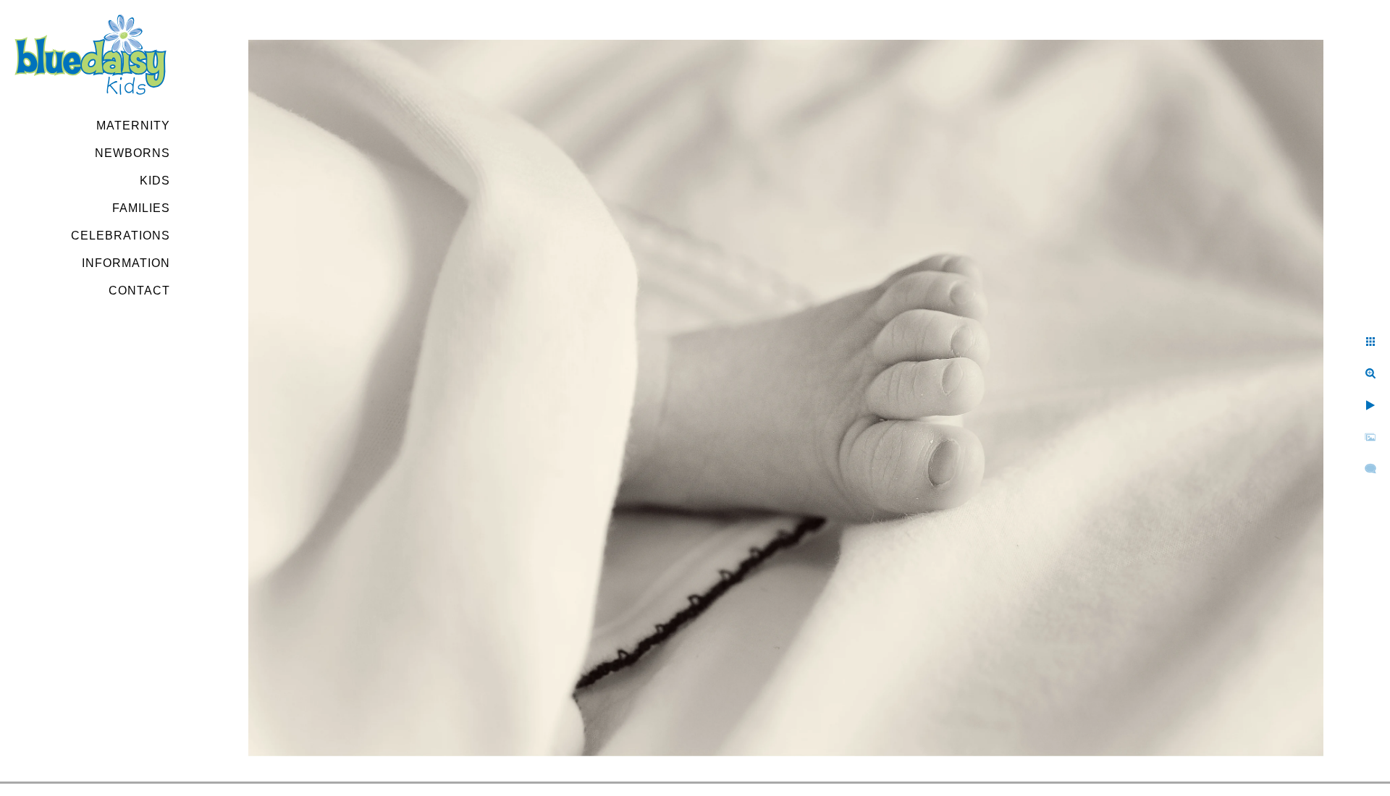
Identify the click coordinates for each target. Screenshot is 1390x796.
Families (141, 208)
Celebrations (120, 235)
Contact (139, 290)
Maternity (133, 125)
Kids (155, 180)
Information (126, 263)
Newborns (132, 153)
